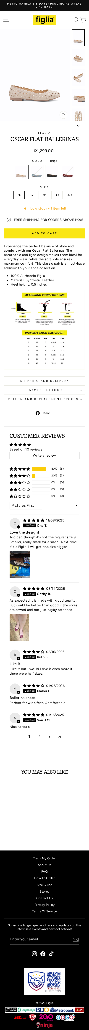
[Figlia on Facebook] (42, 953)
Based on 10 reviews (26, 449)
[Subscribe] (76, 939)
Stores (44, 891)
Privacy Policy (44, 904)
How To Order (44, 878)
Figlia (44, 132)
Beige (21, 172)
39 (57, 195)
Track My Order (44, 858)
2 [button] (39, 737)
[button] (20, 469)
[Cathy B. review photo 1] (19, 627)
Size (44, 187)
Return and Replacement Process (44, 399)
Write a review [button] (44, 455)
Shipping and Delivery (44, 380)
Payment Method (44, 390)
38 (44, 195)
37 (32, 195)
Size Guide (44, 885)
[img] (34, 520)
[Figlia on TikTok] (51, 953)
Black (52, 172)
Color (44, 160)
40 (70, 195)
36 (19, 195)
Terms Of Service (44, 911)
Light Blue (37, 172)
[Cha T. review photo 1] (20, 564)
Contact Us (44, 898)
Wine (68, 172)
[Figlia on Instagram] (34, 953)
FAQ (44, 871)
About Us (44, 865)
